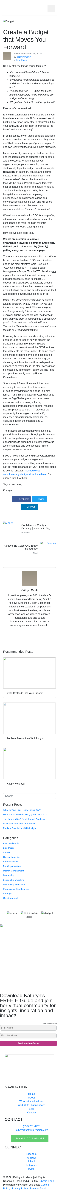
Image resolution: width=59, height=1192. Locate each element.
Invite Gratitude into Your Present (19, 823)
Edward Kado (46, 1181)
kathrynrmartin (24, 57)
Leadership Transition (14, 884)
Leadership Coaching (13, 880)
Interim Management (13, 870)
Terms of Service (39, 1188)
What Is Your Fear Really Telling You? (22, 810)
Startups (7, 893)
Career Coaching (11, 857)
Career (6, 852)
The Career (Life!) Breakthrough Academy (24, 819)
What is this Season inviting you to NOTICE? (25, 814)
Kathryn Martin (29, 590)
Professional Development (16, 889)
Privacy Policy (20, 1188)
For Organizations (12, 866)
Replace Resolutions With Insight (19, 828)
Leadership (8, 875)
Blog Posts (21, 60)
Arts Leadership (11, 843)
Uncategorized (10, 898)
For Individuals (10, 861)
